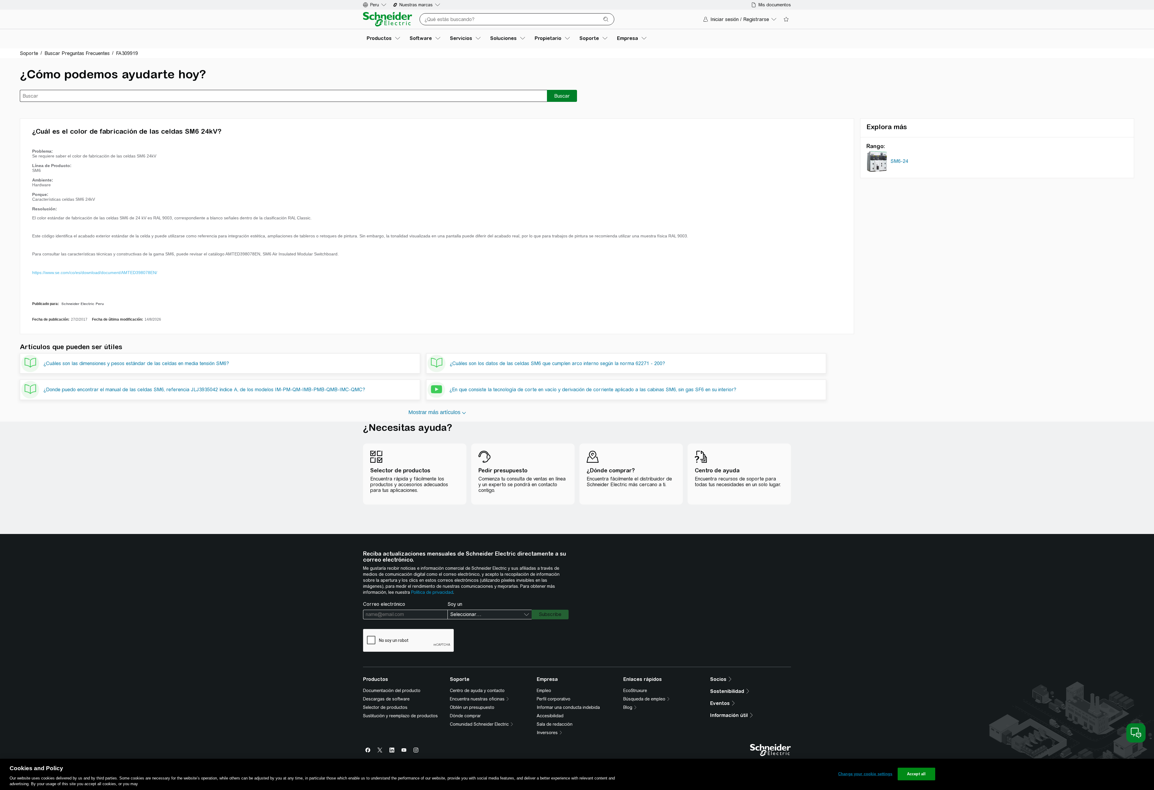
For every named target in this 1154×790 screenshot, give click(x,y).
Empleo (544, 690)
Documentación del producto (391, 690)
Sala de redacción (554, 724)
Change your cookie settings (865, 774)
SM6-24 (899, 161)
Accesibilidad (550, 715)
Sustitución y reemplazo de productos (400, 715)
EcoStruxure (635, 690)
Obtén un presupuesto (472, 707)
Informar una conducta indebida (568, 707)
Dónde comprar (465, 715)
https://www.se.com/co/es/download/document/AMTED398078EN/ (94, 272)
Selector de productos (385, 707)
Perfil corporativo (553, 699)
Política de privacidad (432, 592)
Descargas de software (386, 699)
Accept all (916, 774)
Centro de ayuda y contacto (477, 690)
